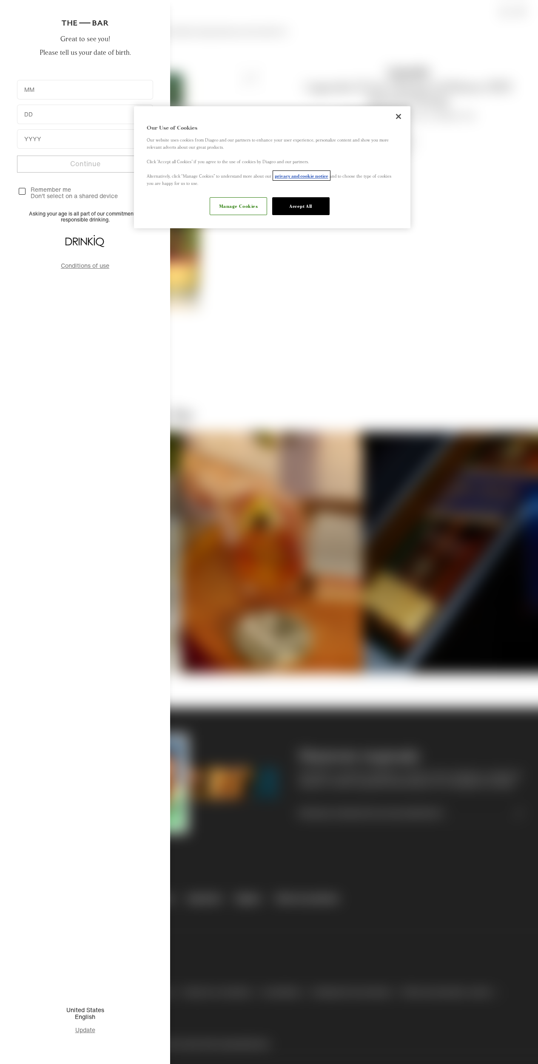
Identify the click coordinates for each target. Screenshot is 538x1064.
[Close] (398, 116)
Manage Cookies (238, 206)
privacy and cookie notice (301, 176)
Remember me (51, 189)
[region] (272, 167)
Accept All (300, 206)
